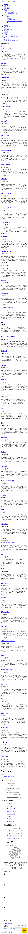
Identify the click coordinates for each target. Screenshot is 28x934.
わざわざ (3, 509)
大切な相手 (4, 63)
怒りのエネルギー (11, 838)
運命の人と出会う (6, 612)
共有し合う (4, 568)
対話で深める (4, 554)
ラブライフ (4, 684)
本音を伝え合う (5, 583)
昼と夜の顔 (4, 351)
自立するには (4, 265)
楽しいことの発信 (11, 809)
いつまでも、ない (6, 394)
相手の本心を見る (6, 77)
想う (2, 698)
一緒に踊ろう (4, 365)
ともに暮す (4, 495)
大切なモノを (4, 727)
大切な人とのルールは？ (8, 641)
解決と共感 (4, 437)
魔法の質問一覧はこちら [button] (10, 776)
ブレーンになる (11, 814)
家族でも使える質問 (11, 788)
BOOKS (9, 16)
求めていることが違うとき (8, 670)
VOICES (9, 18)
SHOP (5, 9)
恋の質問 (9, 790)
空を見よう (4, 742)
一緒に (2, 408)
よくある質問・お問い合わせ (14, 13)
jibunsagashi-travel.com (9, 928)
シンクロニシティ (11, 811)
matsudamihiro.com (8, 923)
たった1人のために (6, 49)
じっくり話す (4, 756)
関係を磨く (4, 379)
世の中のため (10, 816)
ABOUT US (7, 5)
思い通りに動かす (10, 542)
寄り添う (3, 542)
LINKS (8, 22)
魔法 (2, 322)
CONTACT (6, 11)
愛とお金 (3, 452)
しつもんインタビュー (13, 19)
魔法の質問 (7, 8)
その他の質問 (10, 783)
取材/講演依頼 (10, 12)
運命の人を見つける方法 (8, 336)
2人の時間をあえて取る (7, 307)
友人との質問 (10, 785)
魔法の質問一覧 (8, 29)
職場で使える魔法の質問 (12, 797)
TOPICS (6, 4)
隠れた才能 (10, 806)
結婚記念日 (4, 655)
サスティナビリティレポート (14, 21)
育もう (2, 423)
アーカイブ (7, 845)
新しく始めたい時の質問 (12, 794)
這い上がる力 (10, 821)
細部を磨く (4, 280)
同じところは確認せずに (8, 480)
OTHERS (6, 15)
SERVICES (6, 6)
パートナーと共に (6, 92)
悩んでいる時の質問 (11, 792)
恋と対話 (3, 597)
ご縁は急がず (4, 293)
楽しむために (10, 819)
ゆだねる (3, 538)
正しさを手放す (11, 804)
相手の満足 (4, 626)
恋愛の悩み (4, 466)
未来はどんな (4, 713)
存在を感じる (4, 524)
